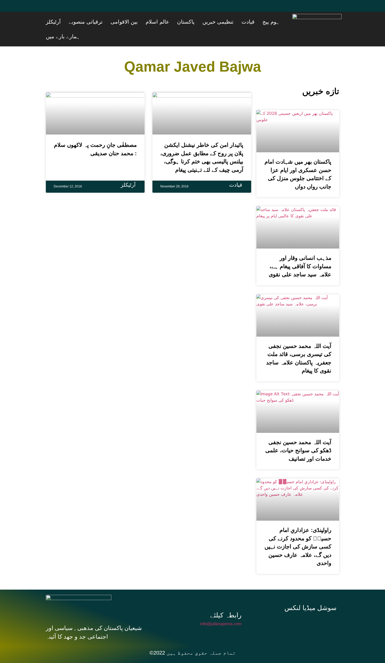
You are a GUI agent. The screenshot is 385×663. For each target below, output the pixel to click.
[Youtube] (83, 9)
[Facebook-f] (277, 608)
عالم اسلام (192, 22)
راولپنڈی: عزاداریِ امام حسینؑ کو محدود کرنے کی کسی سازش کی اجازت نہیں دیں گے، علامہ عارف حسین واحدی (298, 531)
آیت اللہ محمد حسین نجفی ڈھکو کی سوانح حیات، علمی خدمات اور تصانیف (298, 435)
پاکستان (214, 22)
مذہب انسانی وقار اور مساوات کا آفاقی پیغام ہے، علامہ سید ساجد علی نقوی (300, 251)
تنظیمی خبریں (240, 22)
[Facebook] (52, 9)
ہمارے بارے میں (82, 22)
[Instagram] (312, 608)
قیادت (263, 22)
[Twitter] (68, 9)
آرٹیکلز (108, 22)
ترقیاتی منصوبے (134, 22)
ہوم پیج (279, 22)
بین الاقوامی (165, 22)
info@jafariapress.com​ (220, 609)
